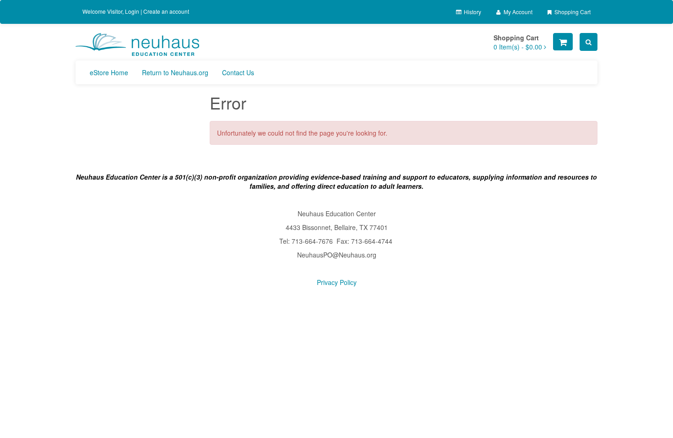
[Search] (588, 42)
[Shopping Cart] (563, 41)
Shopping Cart (572, 12)
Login (132, 11)
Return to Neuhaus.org (175, 72)
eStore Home (109, 72)
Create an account (166, 11)
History (471, 12)
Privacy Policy (337, 282)
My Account (517, 12)
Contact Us (238, 72)
